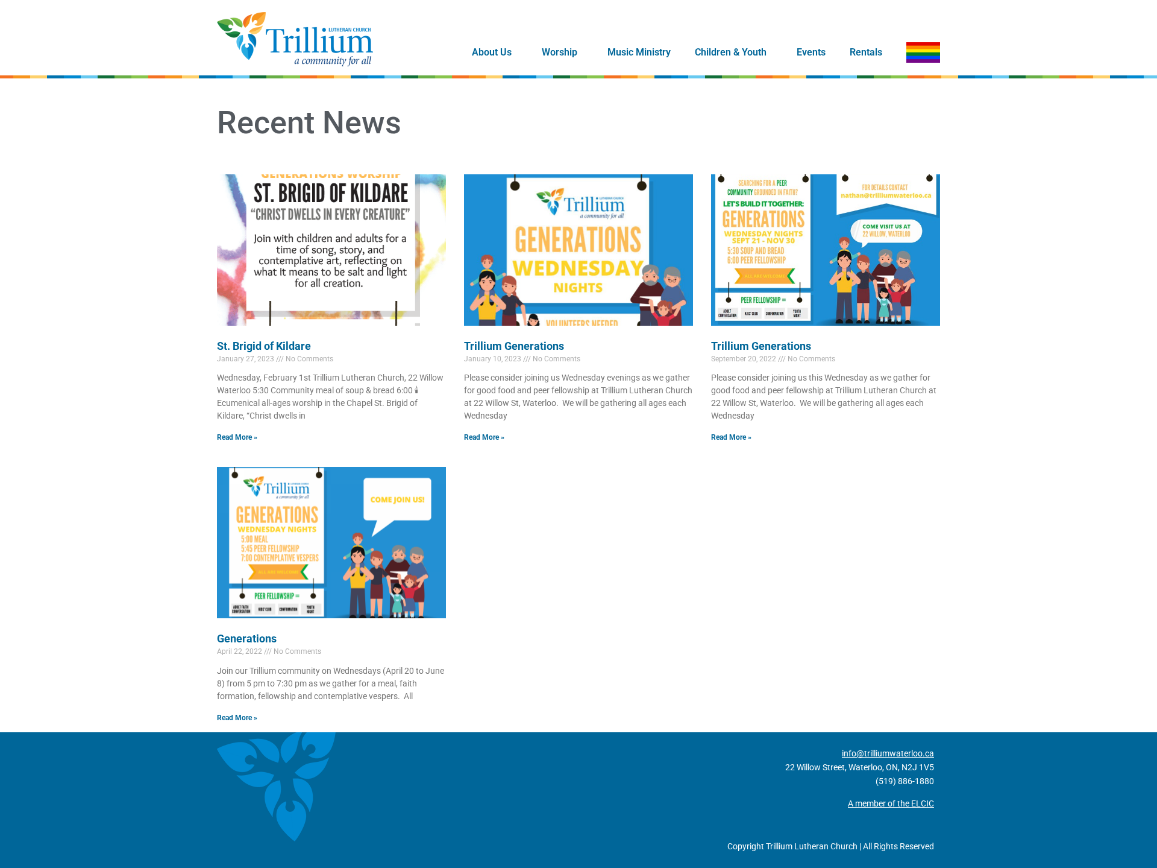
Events (811, 52)
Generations (247, 638)
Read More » (237, 437)
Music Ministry (639, 52)
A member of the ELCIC (891, 803)
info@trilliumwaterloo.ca (888, 753)
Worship (559, 52)
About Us (492, 52)
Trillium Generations (514, 346)
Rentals (866, 52)
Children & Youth (731, 52)
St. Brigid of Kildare (264, 346)
